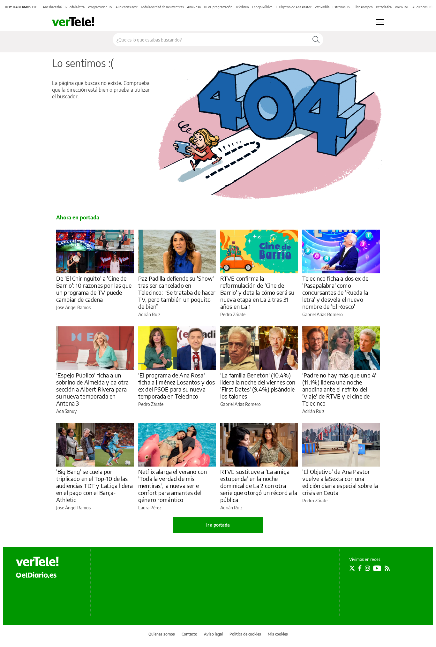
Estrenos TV (341, 7)
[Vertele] (37, 561)
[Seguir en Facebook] (360, 568)
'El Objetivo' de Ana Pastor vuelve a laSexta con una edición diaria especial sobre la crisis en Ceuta (340, 482)
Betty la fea (384, 7)
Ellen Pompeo (363, 7)
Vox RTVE (402, 7)
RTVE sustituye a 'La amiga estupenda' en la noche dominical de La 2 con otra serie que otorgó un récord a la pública (258, 485)
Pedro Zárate (232, 314)
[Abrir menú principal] (380, 22)
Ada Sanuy (66, 411)
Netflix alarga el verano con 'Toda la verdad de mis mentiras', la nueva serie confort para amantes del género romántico (172, 485)
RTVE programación (218, 7)
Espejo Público (262, 7)
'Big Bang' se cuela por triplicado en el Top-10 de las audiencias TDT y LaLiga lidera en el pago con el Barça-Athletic (94, 485)
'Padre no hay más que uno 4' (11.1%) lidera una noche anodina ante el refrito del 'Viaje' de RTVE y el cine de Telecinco (339, 389)
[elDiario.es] (36, 575)
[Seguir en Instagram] (367, 568)
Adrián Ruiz (149, 314)
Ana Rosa (194, 7)
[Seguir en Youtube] (377, 568)
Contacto (189, 634)
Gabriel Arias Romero (322, 314)
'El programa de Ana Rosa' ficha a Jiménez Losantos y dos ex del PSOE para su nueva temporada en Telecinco (176, 385)
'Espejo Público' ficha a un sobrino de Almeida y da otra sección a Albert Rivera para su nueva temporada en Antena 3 (92, 389)
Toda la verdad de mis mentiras (162, 7)
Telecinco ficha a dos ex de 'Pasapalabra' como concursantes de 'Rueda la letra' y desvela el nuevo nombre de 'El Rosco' (335, 292)
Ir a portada (218, 525)
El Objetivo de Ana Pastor (294, 7)
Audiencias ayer (127, 7)
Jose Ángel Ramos (73, 307)
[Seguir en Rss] (387, 568)
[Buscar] (316, 39)
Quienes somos (161, 634)
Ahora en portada (77, 217)
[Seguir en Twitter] (352, 568)
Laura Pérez (149, 507)
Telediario (242, 7)
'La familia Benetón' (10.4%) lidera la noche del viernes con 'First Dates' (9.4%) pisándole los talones (258, 385)
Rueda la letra (75, 7)
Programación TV (100, 7)
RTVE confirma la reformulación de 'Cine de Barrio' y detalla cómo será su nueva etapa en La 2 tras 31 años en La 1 (257, 292)
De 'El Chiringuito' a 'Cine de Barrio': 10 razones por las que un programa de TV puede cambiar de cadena (94, 289)
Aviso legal (213, 634)
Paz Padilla (322, 7)
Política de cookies (245, 634)
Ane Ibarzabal (52, 7)
